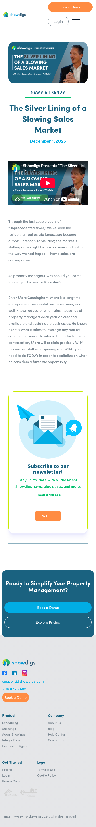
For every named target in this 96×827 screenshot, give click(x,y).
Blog (51, 728)
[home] (25, 14)
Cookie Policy (46, 775)
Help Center (56, 734)
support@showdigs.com (23, 681)
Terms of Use (46, 769)
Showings (9, 728)
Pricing (7, 769)
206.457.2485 (14, 689)
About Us (54, 723)
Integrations (11, 740)
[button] (76, 21)
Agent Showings (13, 734)
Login (6, 775)
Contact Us (56, 740)
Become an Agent (15, 746)
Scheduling (10, 723)
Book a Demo (11, 781)
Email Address (48, 495)
